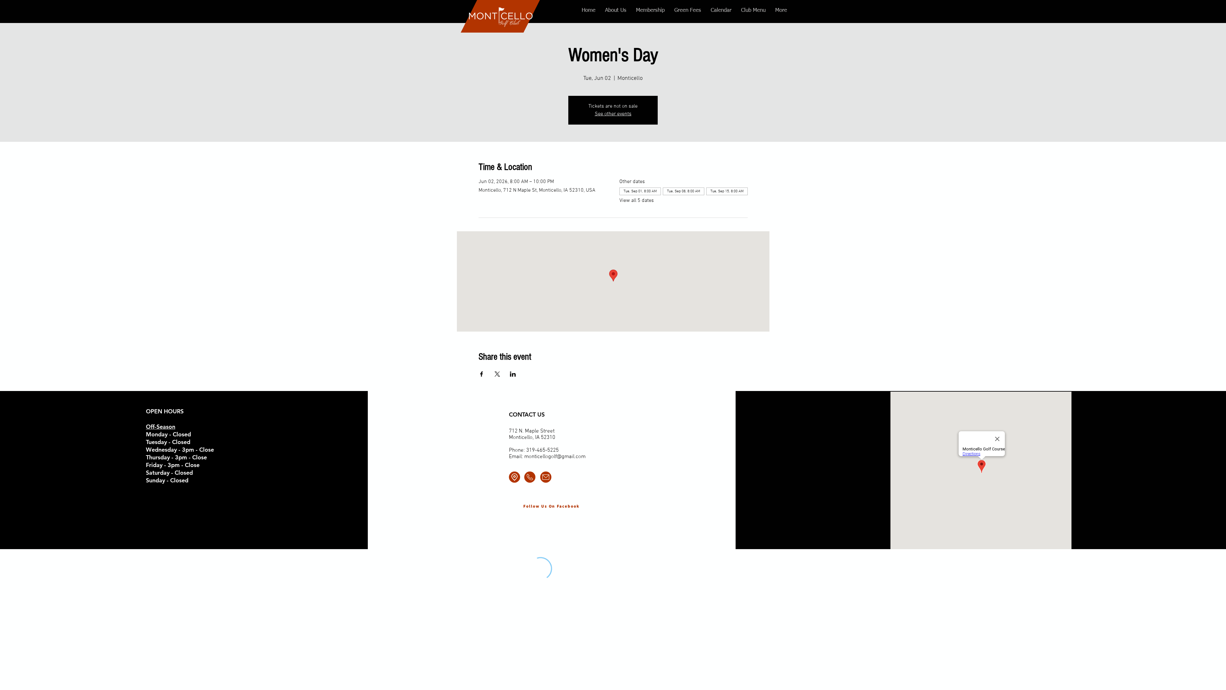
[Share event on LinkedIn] (513, 374)
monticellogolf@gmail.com (555, 457)
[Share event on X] (497, 374)
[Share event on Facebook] (482, 374)
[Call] (529, 477)
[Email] (545, 477)
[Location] (514, 477)
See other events (613, 114)
